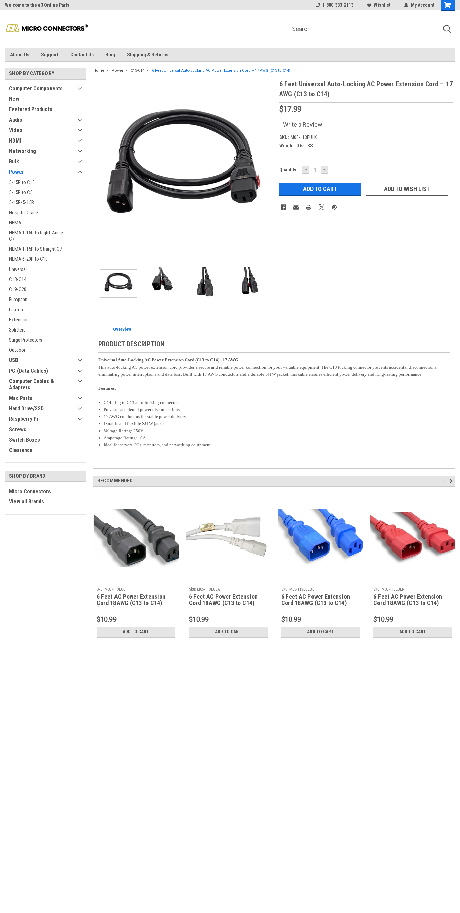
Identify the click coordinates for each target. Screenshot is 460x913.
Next (267, 169)
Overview (122, 329)
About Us (19, 55)
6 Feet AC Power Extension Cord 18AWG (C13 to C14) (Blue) (315, 600)
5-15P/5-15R (21, 202)
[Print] (308, 207)
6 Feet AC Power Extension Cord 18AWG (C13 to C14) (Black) (131, 600)
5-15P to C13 (22, 182)
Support (50, 55)
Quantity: (288, 169)
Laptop (16, 310)
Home (98, 70)
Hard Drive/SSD (26, 408)
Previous (100, 169)
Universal (18, 269)
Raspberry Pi (23, 419)
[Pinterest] (334, 207)
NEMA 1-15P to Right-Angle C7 (36, 236)
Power (16, 172)
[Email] (296, 207)
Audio (15, 120)
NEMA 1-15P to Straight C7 (35, 249)
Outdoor (17, 350)
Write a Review (302, 124)
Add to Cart (136, 631)
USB (13, 360)
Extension (19, 320)
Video (15, 130)
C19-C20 (17, 289)
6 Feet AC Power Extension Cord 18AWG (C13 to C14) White (223, 600)
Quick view (136, 578)
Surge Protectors (25, 340)
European (18, 299)
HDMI (15, 140)
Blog (110, 55)
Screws (17, 429)
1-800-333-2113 (337, 5)
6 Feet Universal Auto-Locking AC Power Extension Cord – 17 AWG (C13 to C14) (221, 70)
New (14, 99)
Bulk (14, 161)
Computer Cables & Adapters (31, 384)
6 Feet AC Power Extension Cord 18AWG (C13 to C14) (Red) (407, 600)
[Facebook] (283, 207)
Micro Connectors (30, 491)
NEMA (15, 223)
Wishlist (382, 5)
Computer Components (36, 88)
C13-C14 (17, 279)
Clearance (21, 450)
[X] (321, 207)
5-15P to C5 (20, 192)
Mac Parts (20, 398)
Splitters (17, 330)
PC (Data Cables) (28, 371)
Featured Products (30, 109)
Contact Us (82, 55)
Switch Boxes (24, 440)
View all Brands (26, 501)
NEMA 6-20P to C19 (28, 259)
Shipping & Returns (147, 55)
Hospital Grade (23, 213)
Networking (22, 151)
